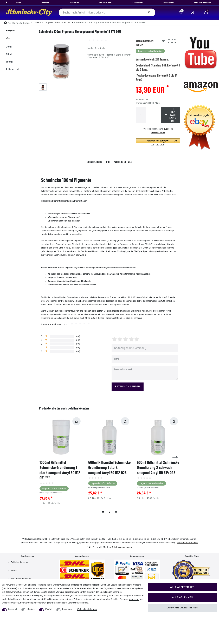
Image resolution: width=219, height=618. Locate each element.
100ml (9, 61)
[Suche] (149, 12)
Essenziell (12, 609)
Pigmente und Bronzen (57, 23)
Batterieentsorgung (20, 562)
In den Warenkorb (172, 115)
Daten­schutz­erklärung (78, 603)
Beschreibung (94, 161)
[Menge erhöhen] (150, 115)
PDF (108, 161)
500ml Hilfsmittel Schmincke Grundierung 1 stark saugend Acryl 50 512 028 (109, 467)
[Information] (6, 3)
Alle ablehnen (182, 597)
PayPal (48, 609)
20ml (9, 46)
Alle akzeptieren (182, 587)
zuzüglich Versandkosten (120, 547)
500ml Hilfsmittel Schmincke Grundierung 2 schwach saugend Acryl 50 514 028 (158, 467)
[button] (158, 142)
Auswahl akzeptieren (182, 607)
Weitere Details (123, 161)
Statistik (31, 609)
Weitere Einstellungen (87, 609)
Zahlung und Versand (21, 578)
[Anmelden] (193, 12)
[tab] (94, 162)
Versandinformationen (187, 542)
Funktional (67, 609)
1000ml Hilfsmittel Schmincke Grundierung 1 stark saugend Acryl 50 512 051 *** (60, 470)
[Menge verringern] (156, 115)
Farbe (37, 23)
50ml (9, 54)
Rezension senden (127, 386)
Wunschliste (172, 41)
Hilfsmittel (12, 69)
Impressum (134, 599)
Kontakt (14, 570)
